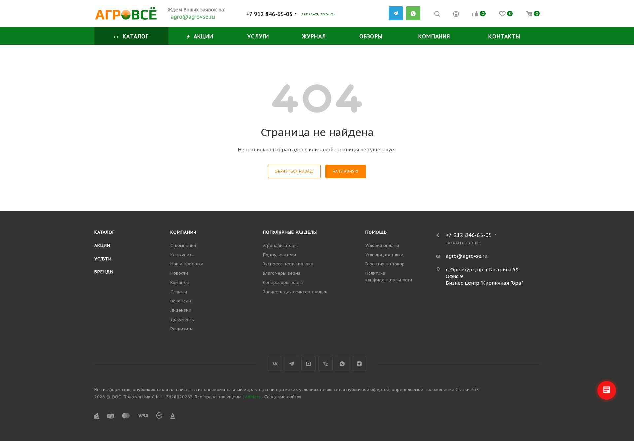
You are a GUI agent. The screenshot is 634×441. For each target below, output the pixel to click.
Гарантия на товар (385, 264)
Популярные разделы (290, 232)
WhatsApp (413, 13)
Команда (179, 282)
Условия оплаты (382, 245)
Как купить (182, 255)
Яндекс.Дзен (359, 364)
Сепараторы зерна (283, 282)
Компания (183, 232)
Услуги (103, 258)
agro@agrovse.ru (467, 256)
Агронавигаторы (280, 245)
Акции (102, 245)
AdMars (253, 397)
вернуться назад (294, 171)
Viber (325, 364)
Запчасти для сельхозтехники (295, 292)
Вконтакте (275, 364)
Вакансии (180, 301)
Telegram (292, 364)
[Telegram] (396, 13)
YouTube (308, 364)
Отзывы (178, 292)
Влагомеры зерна (281, 273)
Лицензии (180, 310)
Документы (182, 319)
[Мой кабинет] (456, 15)
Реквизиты (181, 329)
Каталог (104, 232)
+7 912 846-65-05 (269, 14)
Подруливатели (279, 255)
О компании (183, 245)
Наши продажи (186, 264)
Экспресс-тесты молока (288, 264)
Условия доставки (384, 255)
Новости (179, 273)
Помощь (376, 232)
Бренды (104, 272)
